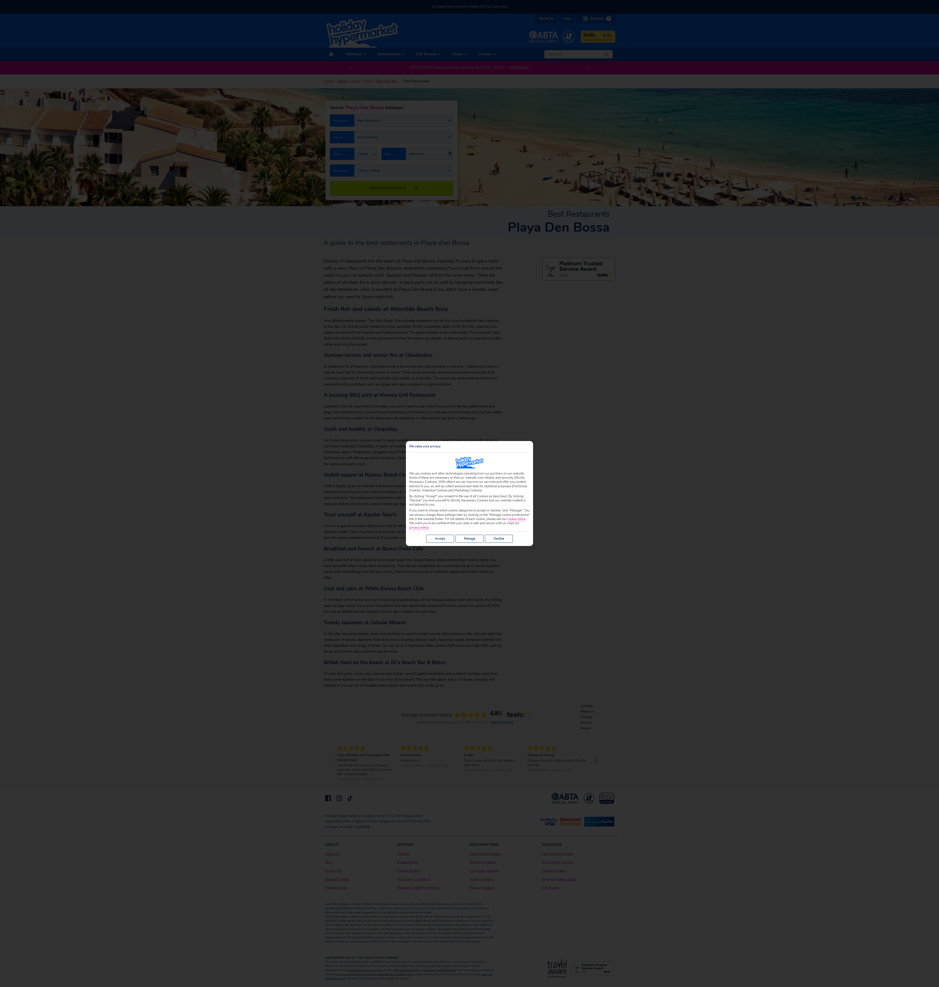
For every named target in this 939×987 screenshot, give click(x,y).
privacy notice (419, 528)
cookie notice (516, 519)
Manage (469, 538)
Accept (440, 538)
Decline (499, 538)
